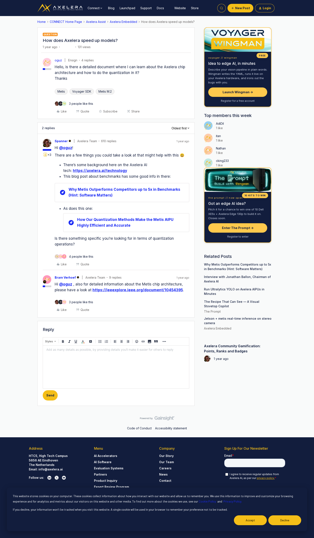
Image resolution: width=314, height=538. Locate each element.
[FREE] (237, 40)
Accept (250, 520)
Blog (111, 8)
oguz (58, 60)
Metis (61, 91)
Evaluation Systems (108, 468)
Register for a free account (238, 100)
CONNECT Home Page (66, 22)
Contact (165, 480)
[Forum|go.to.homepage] (59, 8)
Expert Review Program (111, 487)
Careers (165, 468)
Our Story (166, 456)
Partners (100, 474)
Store (195, 8)
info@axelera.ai (50, 469)
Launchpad (127, 8)
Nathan (221, 148)
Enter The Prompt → (238, 228)
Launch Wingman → (238, 92)
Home (41, 22)
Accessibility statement (171, 428)
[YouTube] (64, 478)
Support (146, 8)
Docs (160, 8)
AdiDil (220, 123)
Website (180, 8)
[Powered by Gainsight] (157, 419)
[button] (240, 8)
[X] (57, 478)
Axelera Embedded (123, 22)
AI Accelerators (105, 456)
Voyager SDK (81, 91)
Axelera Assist (96, 22)
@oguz (65, 148)
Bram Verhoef (65, 277)
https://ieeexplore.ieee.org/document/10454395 (137, 290)
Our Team (166, 462)
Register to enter (237, 236)
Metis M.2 (105, 91)
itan (218, 136)
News (163, 474)
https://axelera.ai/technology (100, 170)
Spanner (61, 141)
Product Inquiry (105, 480)
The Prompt (212, 311)
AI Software (103, 462)
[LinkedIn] (49, 478)
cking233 (222, 161)
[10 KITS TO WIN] (237, 180)
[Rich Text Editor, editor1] (116, 367)
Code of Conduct (139, 428)
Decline (284, 520)
